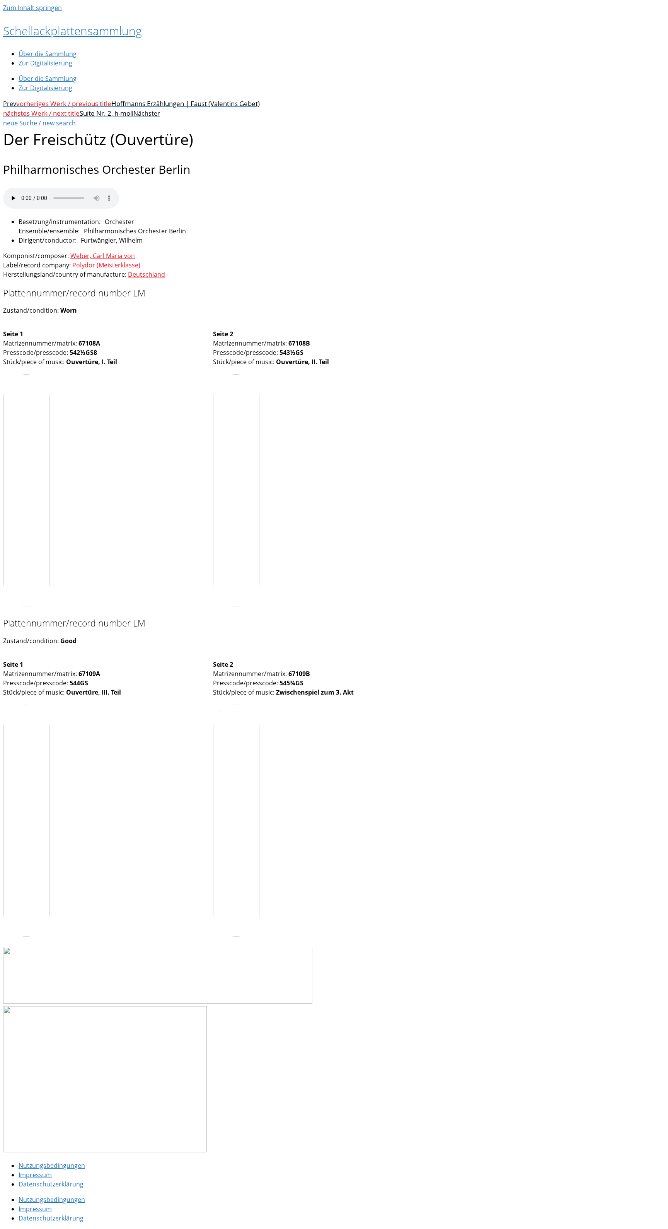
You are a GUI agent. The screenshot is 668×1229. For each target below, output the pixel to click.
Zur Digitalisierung (45, 63)
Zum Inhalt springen (32, 7)
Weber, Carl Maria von (102, 256)
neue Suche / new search (39, 123)
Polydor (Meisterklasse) (106, 265)
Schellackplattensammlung (72, 31)
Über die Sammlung (48, 54)
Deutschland (146, 274)
